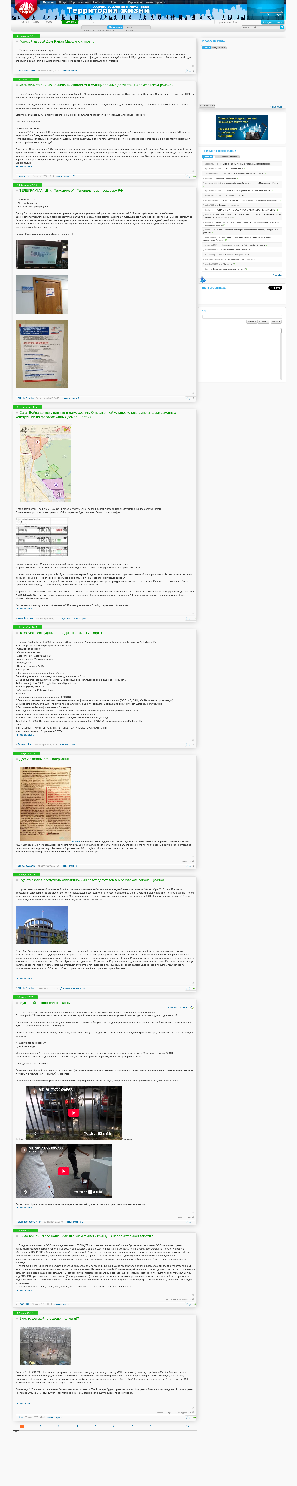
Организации (80, 2)
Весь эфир (277, 275)
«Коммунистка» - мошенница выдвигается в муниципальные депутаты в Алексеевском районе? (96, 85)
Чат (93, 21)
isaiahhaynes (211, 237)
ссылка (76, 841)
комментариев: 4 (70, 866)
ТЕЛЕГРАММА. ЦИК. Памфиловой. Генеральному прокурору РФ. (71, 190)
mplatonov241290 (213, 169)
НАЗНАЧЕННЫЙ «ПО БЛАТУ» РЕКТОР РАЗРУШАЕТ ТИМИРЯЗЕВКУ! (246, 210)
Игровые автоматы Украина (146, 2)
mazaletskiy (210, 254)
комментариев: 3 (70, 70)
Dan (20, 1417)
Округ (36, 21)
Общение (48, 2)
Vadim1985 (209, 205)
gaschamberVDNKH (29, 1221)
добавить (276, 321)
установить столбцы (235, 195)
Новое (129, 27)
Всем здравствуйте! (234, 169)
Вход (279, 10)
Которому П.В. (185, 1299)
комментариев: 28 (65, 176)
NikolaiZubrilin (26, 398)
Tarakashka (24, 744)
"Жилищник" (228, 264)
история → (263, 321)
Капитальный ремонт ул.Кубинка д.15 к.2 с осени (243, 245)
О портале (117, 2)
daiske (208, 210)
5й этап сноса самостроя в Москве (235, 254)
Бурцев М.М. (186, 1413)
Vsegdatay (209, 164)
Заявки (129, 30)
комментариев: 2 (70, 398)
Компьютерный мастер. (229, 205)
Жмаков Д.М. (186, 861)
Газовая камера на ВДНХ (176, 1007)
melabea (208, 178)
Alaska (208, 222)
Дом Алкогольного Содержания (44, 759)
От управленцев (106, 30)
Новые (207, 48)
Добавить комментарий (74, 618)
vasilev (208, 230)
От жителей (89, 30)
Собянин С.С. (161, 1413)
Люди (63, 2)
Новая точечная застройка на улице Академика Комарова (244, 164)
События (99, 2)
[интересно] (187, 70)
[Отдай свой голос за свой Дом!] (20, 50)
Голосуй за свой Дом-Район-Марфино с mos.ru (57, 41)
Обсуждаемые (218, 48)
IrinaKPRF (24, 1303)
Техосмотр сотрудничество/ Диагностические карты (60, 633)
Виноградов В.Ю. (184, 1217)
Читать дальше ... (25, 166)
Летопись (70, 21)
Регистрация (274, 14)
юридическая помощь (226, 178)
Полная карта (275, 107)
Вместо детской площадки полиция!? (49, 1318)
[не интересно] (190, 71)
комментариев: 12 (63, 1304)
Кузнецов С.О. (174, 1413)
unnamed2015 (211, 245)
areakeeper (24, 175)
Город (48, 21)
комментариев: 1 (56, 1417)
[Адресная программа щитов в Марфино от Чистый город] (45, 502)
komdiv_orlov (25, 618)
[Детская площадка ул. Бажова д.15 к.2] (45, 1365)
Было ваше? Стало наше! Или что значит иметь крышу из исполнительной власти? (86, 1236)
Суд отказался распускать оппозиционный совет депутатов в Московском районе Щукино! (91, 880)
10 (187, 1426)
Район (24, 21)
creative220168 (26, 70)
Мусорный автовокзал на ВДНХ (44, 1003)
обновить (252, 321)
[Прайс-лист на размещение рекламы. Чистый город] (42, 557)
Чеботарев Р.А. (172, 1299)
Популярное (115, 27)
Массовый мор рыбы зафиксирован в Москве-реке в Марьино (253, 183)
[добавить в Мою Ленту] (17, 41)
